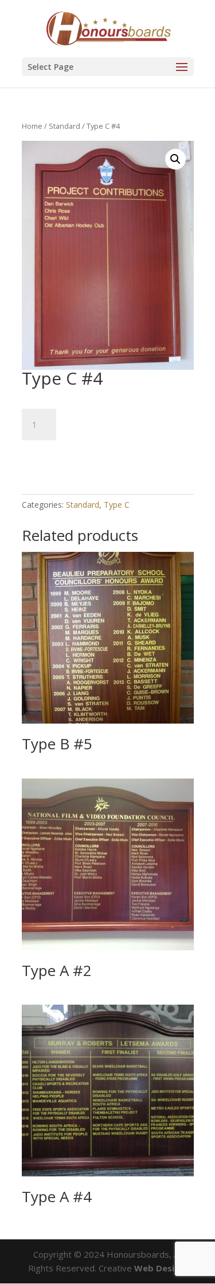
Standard (64, 126)
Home (32, 126)
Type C (117, 504)
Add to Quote (70, 457)
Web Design (159, 1268)
